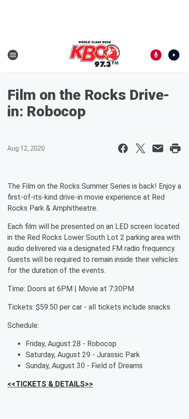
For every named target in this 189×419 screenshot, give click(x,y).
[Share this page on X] (140, 148)
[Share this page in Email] (157, 148)
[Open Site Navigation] (12, 54)
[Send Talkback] (155, 54)
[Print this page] (175, 148)
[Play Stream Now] (173, 54)
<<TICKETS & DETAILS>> (50, 384)
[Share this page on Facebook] (123, 148)
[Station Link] (94, 55)
